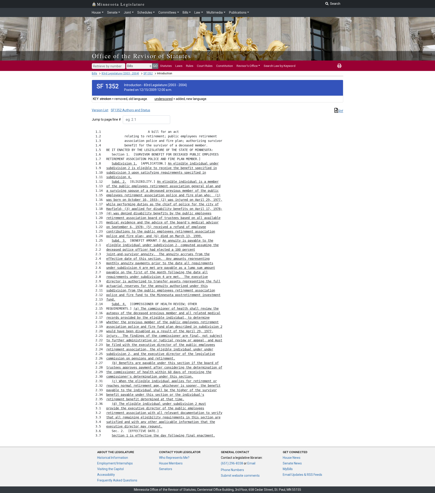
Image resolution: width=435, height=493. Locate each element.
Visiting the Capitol (110, 469)
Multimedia (215, 12)
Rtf (340, 111)
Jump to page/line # (106, 119)
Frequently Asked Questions (117, 480)
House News (291, 457)
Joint (127, 12)
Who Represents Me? (174, 457)
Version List (100, 110)
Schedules (144, 12)
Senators (165, 469)
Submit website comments (240, 475)
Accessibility (106, 474)
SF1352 (148, 73)
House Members (171, 463)
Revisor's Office (247, 66)
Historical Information (112, 457)
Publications (237, 12)
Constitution (224, 66)
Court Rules (205, 66)
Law (197, 12)
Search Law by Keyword (279, 66)
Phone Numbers (232, 470)
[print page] (339, 65)
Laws (178, 66)
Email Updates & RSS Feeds (302, 474)
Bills (185, 12)
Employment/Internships (115, 463)
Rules (189, 66)
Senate (112, 12)
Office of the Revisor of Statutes (141, 55)
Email (251, 463)
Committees (167, 12)
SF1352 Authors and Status (130, 110)
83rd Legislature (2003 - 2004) (120, 73)
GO (155, 66)
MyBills (288, 469)
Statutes (166, 66)
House (96, 12)
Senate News (292, 463)
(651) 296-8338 (232, 463)
